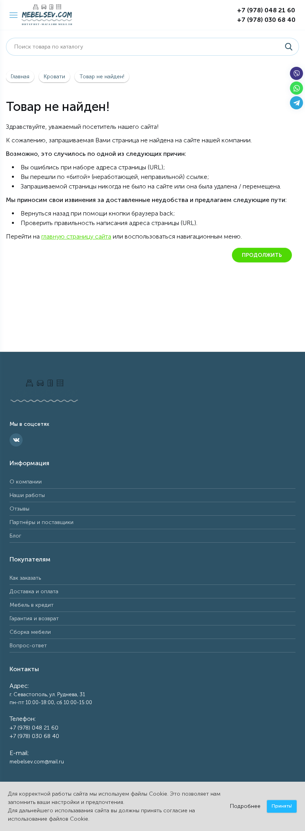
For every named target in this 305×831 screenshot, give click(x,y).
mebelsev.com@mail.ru (37, 762)
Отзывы (19, 508)
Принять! (282, 806)
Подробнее (245, 806)
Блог (15, 535)
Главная (20, 76)
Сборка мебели (30, 632)
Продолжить (262, 255)
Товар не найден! (101, 76)
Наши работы (27, 495)
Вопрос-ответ (28, 645)
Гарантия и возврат (34, 618)
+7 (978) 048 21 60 (266, 10)
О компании (26, 481)
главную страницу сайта (76, 236)
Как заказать (25, 578)
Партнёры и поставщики (41, 522)
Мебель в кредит (32, 605)
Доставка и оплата (34, 591)
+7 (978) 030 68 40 (266, 19)
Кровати (54, 76)
